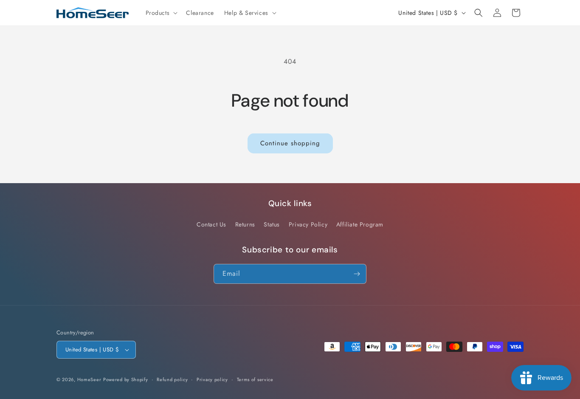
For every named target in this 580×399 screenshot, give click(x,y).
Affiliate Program (359, 224)
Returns (245, 224)
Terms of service (255, 379)
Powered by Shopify (125, 379)
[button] (161, 13)
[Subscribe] (356, 274)
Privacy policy (212, 379)
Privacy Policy (308, 224)
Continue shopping (290, 143)
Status (272, 224)
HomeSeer (89, 379)
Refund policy (172, 379)
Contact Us (211, 224)
